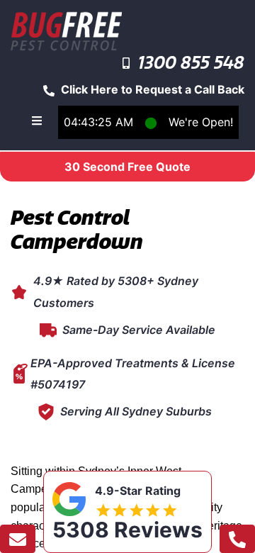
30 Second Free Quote (127, 167)
